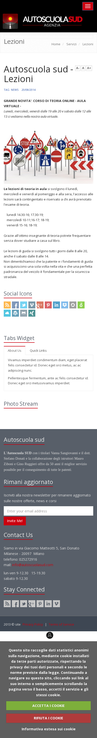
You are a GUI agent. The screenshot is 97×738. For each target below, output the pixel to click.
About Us (14, 350)
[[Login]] (3, 634)
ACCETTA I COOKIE (48, 705)
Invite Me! (15, 520)
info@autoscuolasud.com (32, 564)
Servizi (71, 44)
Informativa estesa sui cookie (49, 729)
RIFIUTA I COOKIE (48, 718)
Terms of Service (61, 624)
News (14, 90)
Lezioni (88, 44)
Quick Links (38, 350)
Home (55, 44)
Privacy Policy (33, 624)
